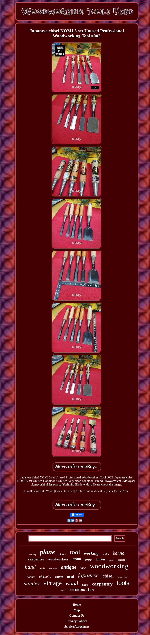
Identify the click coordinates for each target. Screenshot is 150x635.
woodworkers (58, 559)
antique (69, 567)
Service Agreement (76, 626)
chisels (45, 577)
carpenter (36, 559)
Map (77, 610)
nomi (76, 559)
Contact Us (76, 615)
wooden (53, 568)
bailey (106, 554)
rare (85, 584)
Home (77, 604)
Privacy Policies (76, 621)
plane (47, 552)
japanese (88, 575)
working (91, 553)
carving (32, 554)
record (111, 560)
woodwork (122, 577)
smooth (121, 559)
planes (62, 554)
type (88, 559)
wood (72, 583)
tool (75, 552)
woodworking (109, 566)
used (70, 576)
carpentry (102, 583)
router (59, 576)
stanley (31, 583)
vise (83, 568)
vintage (52, 582)
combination (82, 589)
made (42, 568)
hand (30, 567)
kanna (118, 553)
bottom (31, 576)
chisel (108, 575)
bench (63, 590)
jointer (100, 559)
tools (123, 583)
